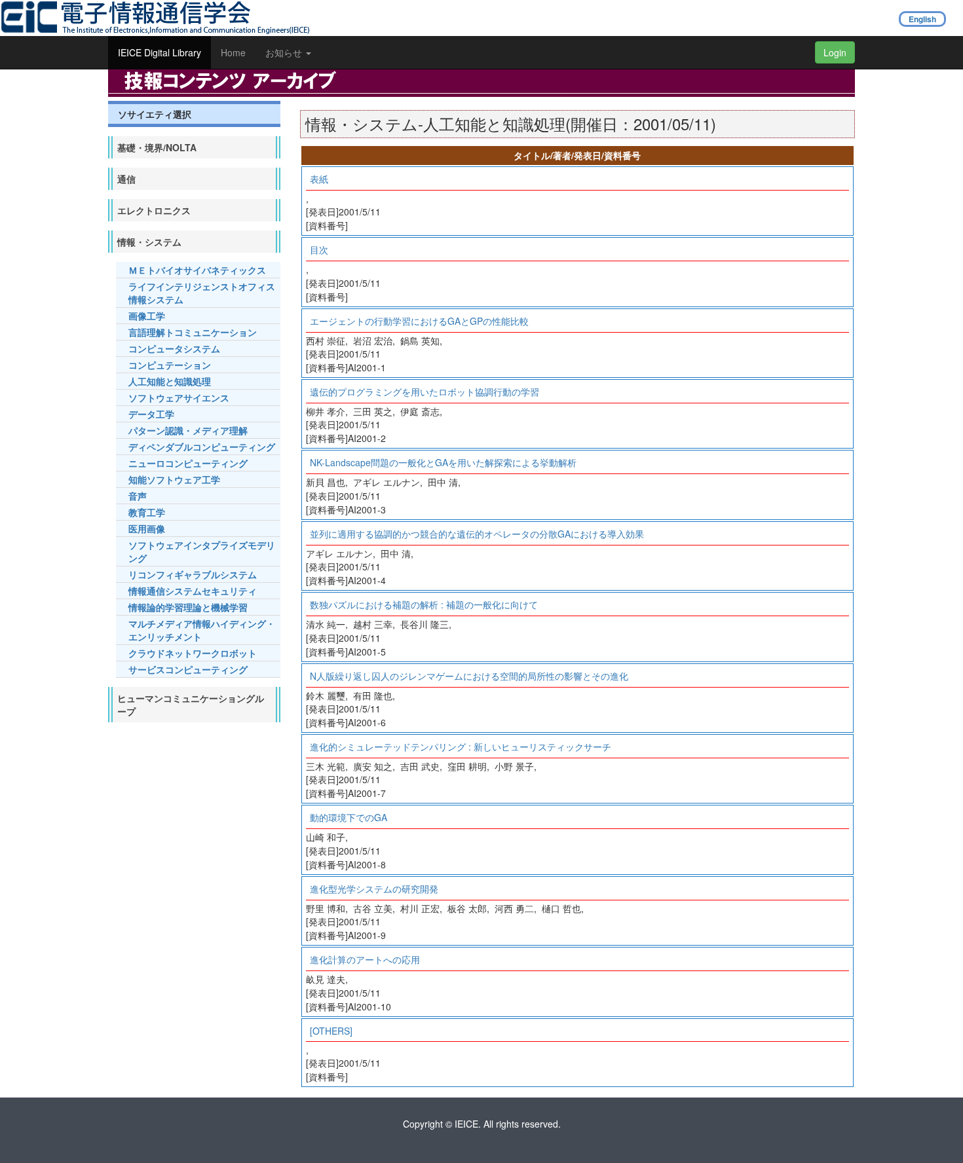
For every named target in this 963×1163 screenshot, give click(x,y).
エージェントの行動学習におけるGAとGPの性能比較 (419, 320)
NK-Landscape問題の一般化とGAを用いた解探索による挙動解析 (443, 462)
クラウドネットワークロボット (192, 652)
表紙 (319, 178)
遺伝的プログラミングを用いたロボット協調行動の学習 (424, 391)
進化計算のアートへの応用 (365, 959)
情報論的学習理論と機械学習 (188, 607)
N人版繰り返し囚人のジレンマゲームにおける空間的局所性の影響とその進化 (469, 675)
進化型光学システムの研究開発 (374, 888)
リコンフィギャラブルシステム (192, 574)
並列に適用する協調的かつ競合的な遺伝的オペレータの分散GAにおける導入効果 (477, 533)
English (922, 19)
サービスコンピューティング (188, 669)
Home (233, 52)
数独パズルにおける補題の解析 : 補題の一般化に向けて (424, 604)
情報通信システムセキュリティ (192, 590)
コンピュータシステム (174, 348)
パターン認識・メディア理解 (188, 430)
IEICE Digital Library (159, 52)
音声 (137, 495)
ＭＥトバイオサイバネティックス (197, 269)
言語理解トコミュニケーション (192, 332)
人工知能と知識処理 (169, 381)
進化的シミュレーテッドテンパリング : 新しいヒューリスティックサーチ (460, 746)
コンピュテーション (169, 364)
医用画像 (146, 528)
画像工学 (146, 315)
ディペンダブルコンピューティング (201, 446)
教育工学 (146, 512)
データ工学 (151, 413)
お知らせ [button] (285, 52)
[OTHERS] (331, 1030)
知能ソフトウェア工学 (174, 479)
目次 (319, 249)
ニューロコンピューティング (188, 463)
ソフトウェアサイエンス (178, 397)
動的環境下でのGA (348, 817)
